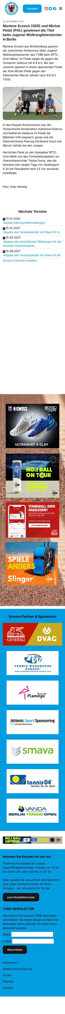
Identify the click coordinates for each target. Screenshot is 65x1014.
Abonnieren (15, 949)
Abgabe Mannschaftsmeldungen (24, 222)
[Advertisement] (17, 325)
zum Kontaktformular (21, 897)
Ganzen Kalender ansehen (20, 260)
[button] (60, 8)
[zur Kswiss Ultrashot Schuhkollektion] (32, 426)
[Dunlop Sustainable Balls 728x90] (32, 839)
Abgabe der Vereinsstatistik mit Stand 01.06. (32, 255)
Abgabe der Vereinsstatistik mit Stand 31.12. (31, 232)
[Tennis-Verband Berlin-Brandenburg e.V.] (11, 8)
